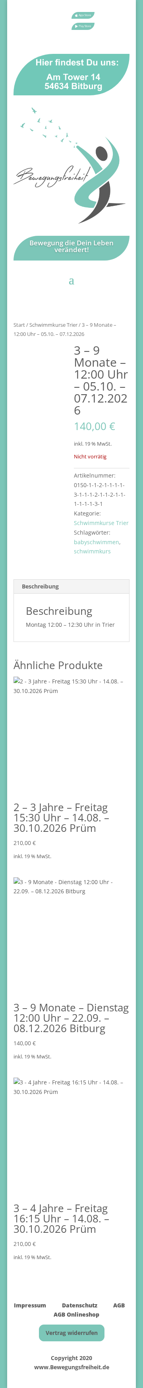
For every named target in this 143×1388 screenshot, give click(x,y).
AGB (119, 1305)
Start (19, 324)
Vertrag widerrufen (72, 1333)
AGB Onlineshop (76, 1314)
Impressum (30, 1305)
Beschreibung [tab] (40, 586)
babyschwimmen (96, 542)
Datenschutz (78, 1305)
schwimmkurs (92, 551)
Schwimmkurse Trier (53, 324)
